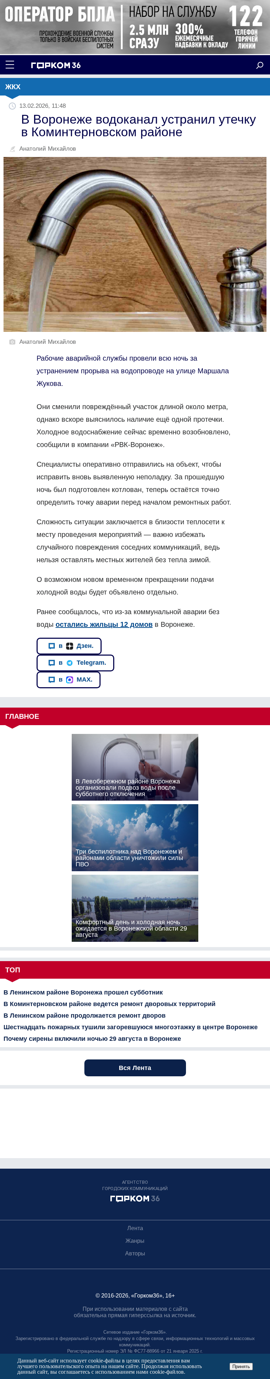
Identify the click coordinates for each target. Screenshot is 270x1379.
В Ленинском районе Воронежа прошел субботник (83, 992)
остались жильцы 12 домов (104, 624)
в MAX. (75, 679)
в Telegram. (82, 662)
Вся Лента (135, 1067)
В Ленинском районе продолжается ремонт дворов (85, 1015)
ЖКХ (12, 87)
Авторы (135, 1253)
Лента (135, 1228)
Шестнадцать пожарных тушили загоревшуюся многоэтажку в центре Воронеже (131, 1027)
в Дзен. (76, 645)
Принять (241, 1366)
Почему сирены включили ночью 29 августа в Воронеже (92, 1039)
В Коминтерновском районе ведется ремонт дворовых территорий (110, 1004)
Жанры (135, 1241)
